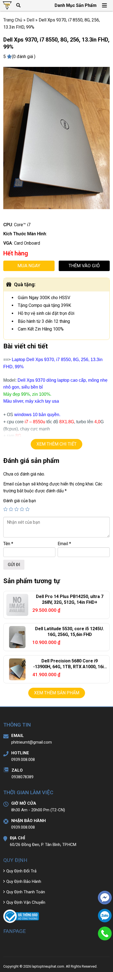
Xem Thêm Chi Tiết (56, 444)
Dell (30, 20)
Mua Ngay (29, 265)
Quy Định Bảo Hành (23, 881)
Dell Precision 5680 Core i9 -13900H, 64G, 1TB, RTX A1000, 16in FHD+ (69, 666)
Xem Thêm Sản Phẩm (56, 692)
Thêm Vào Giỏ (84, 265)
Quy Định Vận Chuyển (25, 902)
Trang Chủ (12, 20)
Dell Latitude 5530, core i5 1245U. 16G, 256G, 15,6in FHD (69, 631)
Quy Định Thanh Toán (25, 891)
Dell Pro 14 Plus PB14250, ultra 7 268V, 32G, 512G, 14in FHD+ (69, 599)
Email (64, 543)
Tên (8, 543)
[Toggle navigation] (104, 5)
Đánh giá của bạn (19, 500)
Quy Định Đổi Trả (21, 871)
